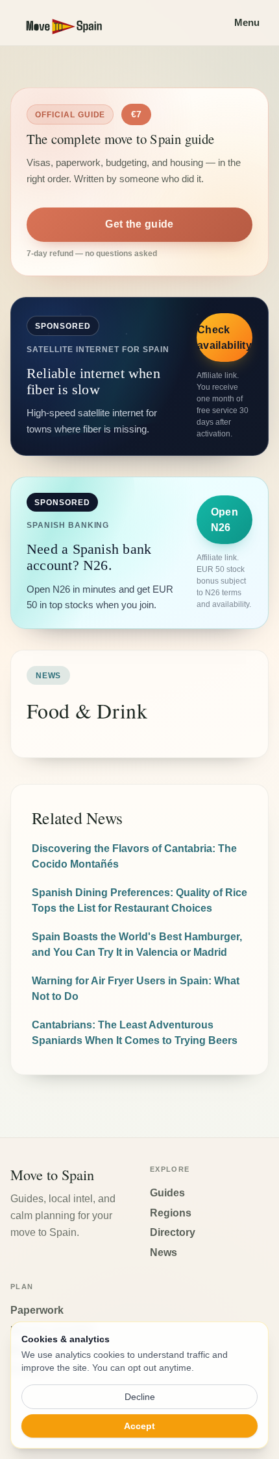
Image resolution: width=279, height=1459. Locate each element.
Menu (247, 22)
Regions (170, 1212)
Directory (172, 1232)
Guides (167, 1192)
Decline (140, 1397)
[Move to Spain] (75, 22)
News (163, 1252)
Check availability (224, 337)
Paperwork (37, 1310)
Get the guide (139, 224)
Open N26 (224, 519)
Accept (139, 1426)
